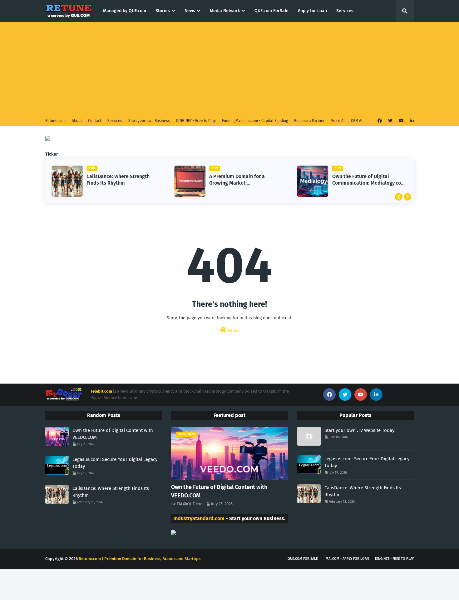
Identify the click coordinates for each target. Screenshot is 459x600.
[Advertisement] (229, 68)
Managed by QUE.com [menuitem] (124, 10)
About (77, 121)
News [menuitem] (190, 10)
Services (114, 121)
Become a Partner (309, 121)
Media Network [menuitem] (225, 10)
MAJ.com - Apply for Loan (347, 559)
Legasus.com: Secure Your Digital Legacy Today (114, 463)
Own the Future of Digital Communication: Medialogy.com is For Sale (368, 179)
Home (233, 330)
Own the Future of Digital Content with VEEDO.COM (112, 434)
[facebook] (379, 120)
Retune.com (55, 121)
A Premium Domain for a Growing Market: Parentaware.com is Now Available (237, 179)
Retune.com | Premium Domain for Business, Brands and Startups (139, 558)
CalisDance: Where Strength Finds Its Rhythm (118, 179)
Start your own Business (149, 121)
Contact (94, 121)
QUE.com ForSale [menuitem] (271, 10)
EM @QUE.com (190, 503)
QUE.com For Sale (303, 559)
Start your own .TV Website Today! (360, 430)
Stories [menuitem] (162, 10)
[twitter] (390, 120)
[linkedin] (411, 120)
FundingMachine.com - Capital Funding (255, 121)
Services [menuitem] (344, 10)
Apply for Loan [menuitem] (312, 10)
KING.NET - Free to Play (196, 121)
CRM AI (357, 121)
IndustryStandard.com (199, 518)
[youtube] (401, 120)
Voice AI (338, 121)
